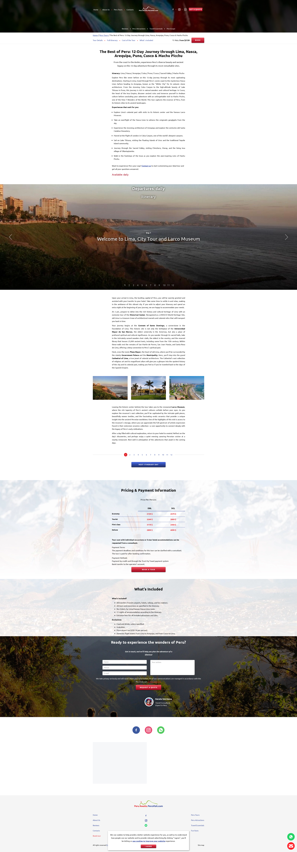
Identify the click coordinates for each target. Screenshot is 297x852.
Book (198, 40)
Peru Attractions (138, 29)
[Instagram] (179, 9)
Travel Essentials (156, 29)
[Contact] (291, 846)
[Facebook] (173, 9)
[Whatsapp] (185, 9)
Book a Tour (148, 569)
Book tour (97, 836)
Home (95, 9)
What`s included (146, 40)
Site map (201, 845)
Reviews (125, 29)
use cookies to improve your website (148, 841)
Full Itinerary (112, 40)
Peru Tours (118, 9)
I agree (148, 846)
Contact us (146, 166)
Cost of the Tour (128, 40)
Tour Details (98, 40)
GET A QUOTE (195, 9)
